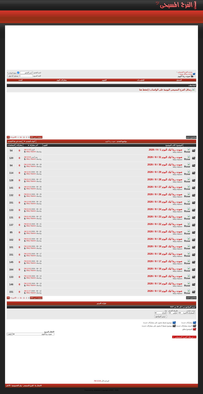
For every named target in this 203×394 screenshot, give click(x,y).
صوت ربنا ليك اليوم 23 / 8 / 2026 (164, 216)
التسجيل (179, 80)
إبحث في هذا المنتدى (15, 141)
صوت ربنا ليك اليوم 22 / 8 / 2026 (164, 224)
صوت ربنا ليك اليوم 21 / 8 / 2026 (164, 231)
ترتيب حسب (191, 310)
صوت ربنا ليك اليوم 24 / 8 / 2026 (164, 209)
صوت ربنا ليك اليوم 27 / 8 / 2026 (164, 186)
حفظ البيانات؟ (12, 73)
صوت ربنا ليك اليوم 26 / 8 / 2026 (164, 194)
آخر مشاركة (34, 145)
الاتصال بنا (38, 385)
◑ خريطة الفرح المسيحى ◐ (184, 337)
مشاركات (19, 145)
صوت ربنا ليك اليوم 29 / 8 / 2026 (164, 171)
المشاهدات (11, 145)
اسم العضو (37, 72)
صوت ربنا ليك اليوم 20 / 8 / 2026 (164, 238)
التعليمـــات (140, 80)
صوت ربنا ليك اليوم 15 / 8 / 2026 (164, 276)
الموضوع (179, 145)
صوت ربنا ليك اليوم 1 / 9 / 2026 (165, 149)
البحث (20, 80)
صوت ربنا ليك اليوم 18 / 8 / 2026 (164, 253)
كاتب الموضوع (170, 145)
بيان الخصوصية (17, 385)
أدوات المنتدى (30, 141)
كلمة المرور (37, 76)
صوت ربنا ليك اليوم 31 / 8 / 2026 (164, 157)
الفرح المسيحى (28, 385)
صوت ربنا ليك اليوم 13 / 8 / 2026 (164, 290)
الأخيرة (13, 137)
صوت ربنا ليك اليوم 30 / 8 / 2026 (164, 164)
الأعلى (8, 385)
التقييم (45, 145)
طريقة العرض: (173, 310)
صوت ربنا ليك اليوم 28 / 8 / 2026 (164, 179)
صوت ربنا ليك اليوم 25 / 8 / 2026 (164, 201)
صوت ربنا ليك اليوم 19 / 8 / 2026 (164, 246)
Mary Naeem (177, 152)
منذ (166, 310)
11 (24, 137)
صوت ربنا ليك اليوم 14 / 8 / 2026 (164, 283)
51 (21, 137)
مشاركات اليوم (62, 80)
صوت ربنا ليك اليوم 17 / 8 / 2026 (164, 261)
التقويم (104, 80)
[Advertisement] (107, 47)
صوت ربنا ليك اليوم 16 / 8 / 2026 (164, 268)
